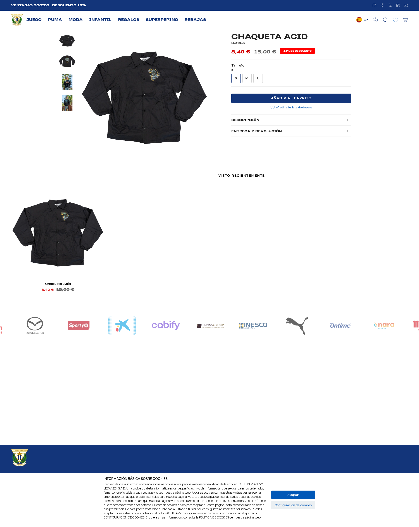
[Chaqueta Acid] (58, 233)
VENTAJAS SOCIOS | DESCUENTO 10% (48, 5)
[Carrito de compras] (405, 20)
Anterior (79, 97)
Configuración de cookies (293, 505)
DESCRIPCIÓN (245, 120)
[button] (34, 20)
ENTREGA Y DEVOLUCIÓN (256, 131)
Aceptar (293, 495)
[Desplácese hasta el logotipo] (122, 325)
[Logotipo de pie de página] (19, 457)
